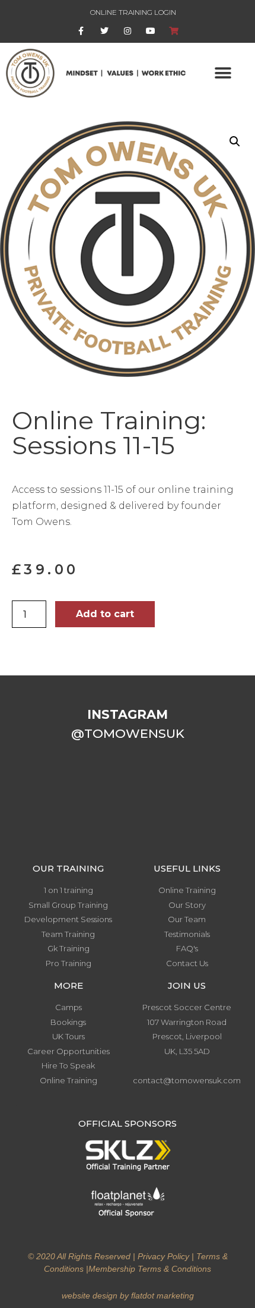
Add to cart (105, 614)
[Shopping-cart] (174, 31)
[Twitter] (104, 31)
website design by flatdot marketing (128, 1295)
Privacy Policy (163, 1256)
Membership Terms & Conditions (149, 1269)
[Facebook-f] (81, 31)
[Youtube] (150, 31)
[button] (223, 72)
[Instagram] (127, 31)
